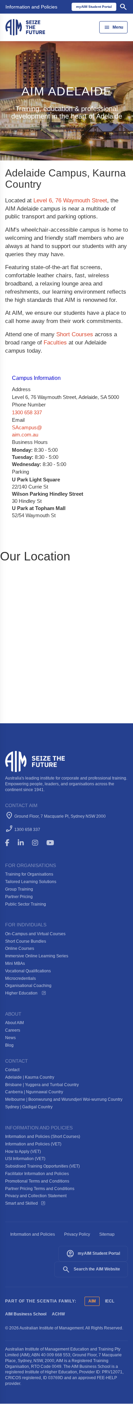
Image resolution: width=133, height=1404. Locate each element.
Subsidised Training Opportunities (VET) (42, 1166)
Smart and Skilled (21, 1203)
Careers (12, 1030)
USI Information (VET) (25, 1158)
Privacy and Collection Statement (35, 1195)
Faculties (55, 342)
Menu (113, 27)
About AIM (14, 1022)
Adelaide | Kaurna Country (29, 1077)
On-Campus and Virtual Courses (35, 933)
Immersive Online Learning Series (36, 956)
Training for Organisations (29, 874)
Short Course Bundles (25, 941)
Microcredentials (20, 978)
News (10, 1037)
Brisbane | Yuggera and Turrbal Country (42, 1084)
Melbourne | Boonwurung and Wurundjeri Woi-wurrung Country (63, 1099)
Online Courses (19, 948)
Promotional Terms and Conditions (37, 1181)
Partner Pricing (19, 896)
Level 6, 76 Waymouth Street (70, 200)
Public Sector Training (25, 904)
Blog (9, 1045)
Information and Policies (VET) (33, 1144)
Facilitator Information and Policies (37, 1173)
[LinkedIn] (24, 843)
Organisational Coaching (28, 985)
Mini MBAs (15, 963)
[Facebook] (10, 843)
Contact (12, 1069)
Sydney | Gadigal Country (29, 1107)
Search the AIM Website (91, 1269)
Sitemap (107, 1234)
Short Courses (74, 334)
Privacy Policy (77, 1234)
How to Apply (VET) (23, 1151)
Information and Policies (31, 7)
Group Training (19, 889)
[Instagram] (38, 843)
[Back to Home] (25, 27)
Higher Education (22, 993)
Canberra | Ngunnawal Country (34, 1092)
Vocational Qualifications (28, 971)
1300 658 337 (27, 412)
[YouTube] (55, 843)
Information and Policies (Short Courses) (42, 1136)
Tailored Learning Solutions (30, 881)
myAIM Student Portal (93, 1254)
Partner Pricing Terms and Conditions (39, 1188)
